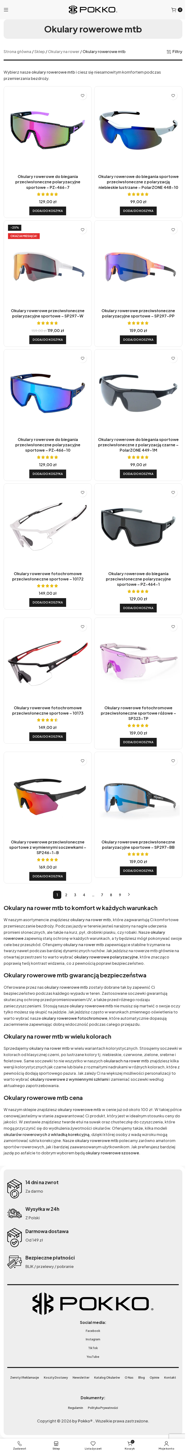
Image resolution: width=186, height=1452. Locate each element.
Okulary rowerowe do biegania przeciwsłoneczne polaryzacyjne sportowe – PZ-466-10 (46, 439)
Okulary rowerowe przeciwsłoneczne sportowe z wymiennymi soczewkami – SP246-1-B (46, 836)
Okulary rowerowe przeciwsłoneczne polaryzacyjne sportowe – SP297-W (47, 309)
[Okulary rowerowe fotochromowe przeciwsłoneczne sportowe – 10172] (46, 521)
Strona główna (17, 51)
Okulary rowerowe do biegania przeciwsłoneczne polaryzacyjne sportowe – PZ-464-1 (135, 572)
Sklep (39, 51)
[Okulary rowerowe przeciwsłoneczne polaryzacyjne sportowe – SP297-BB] (135, 785)
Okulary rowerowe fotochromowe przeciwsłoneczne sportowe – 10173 (47, 701)
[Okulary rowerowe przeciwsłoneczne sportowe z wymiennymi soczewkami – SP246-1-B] (46, 785)
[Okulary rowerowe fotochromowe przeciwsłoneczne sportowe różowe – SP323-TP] (135, 653)
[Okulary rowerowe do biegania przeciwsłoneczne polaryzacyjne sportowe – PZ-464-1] (135, 521)
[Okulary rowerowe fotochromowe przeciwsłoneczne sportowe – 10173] (46, 653)
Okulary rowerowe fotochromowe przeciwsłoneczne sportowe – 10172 (47, 569)
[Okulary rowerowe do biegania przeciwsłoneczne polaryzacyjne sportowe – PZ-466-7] (46, 129)
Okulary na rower (63, 51)
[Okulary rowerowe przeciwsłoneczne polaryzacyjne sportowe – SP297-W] (46, 261)
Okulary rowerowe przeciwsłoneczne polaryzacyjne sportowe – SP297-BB (135, 833)
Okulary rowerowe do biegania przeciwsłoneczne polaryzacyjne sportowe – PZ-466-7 (46, 180)
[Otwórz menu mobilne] (6, 10)
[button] (46, 209)
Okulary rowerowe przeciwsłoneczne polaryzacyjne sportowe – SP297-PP (135, 309)
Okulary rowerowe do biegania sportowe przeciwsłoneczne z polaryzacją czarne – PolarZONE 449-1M (135, 439)
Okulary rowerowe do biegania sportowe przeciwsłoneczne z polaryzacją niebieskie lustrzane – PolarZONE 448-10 (135, 180)
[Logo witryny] (91, 9)
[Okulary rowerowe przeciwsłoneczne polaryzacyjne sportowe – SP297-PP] (135, 261)
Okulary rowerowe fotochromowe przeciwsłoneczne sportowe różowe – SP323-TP (135, 704)
